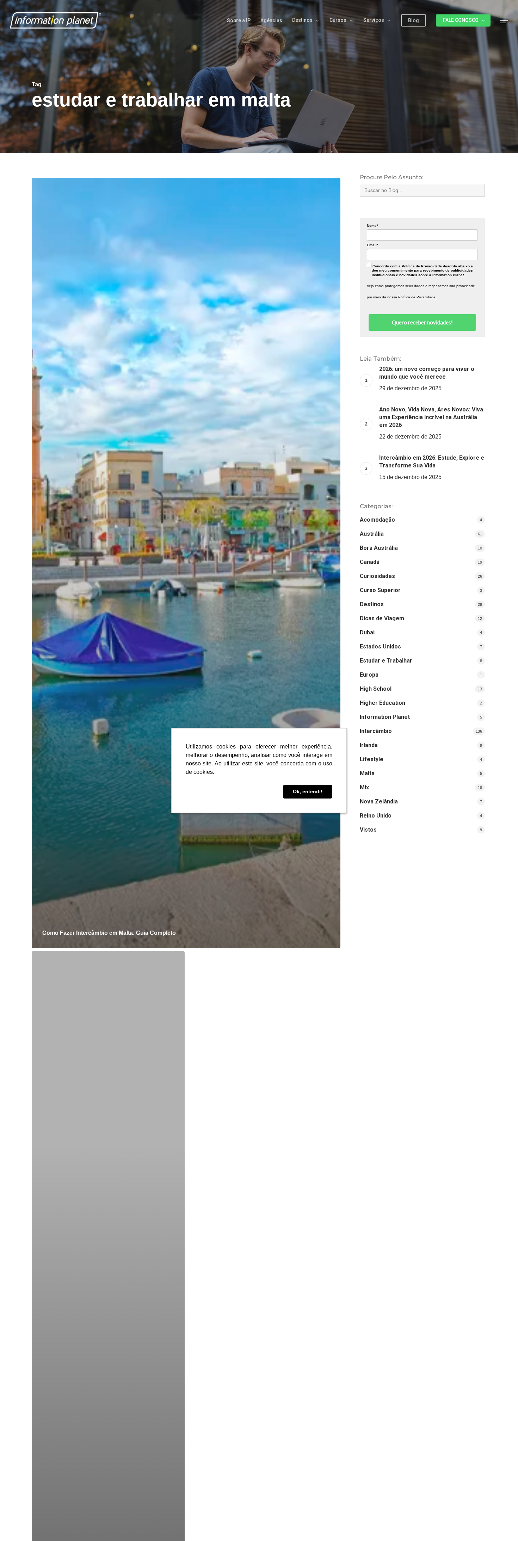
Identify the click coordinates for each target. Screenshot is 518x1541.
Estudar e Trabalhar (386, 660)
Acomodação (377, 519)
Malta (367, 773)
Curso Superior (380, 590)
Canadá (370, 562)
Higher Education (382, 703)
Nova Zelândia (379, 801)
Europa (369, 674)
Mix (364, 787)
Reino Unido (375, 815)
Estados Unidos (380, 646)
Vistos (368, 829)
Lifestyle (371, 759)
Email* (372, 245)
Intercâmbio (376, 731)
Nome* (372, 226)
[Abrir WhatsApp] (500, 1523)
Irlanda (369, 745)
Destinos (372, 604)
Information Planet (385, 717)
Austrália (372, 533)
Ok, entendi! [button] (307, 792)
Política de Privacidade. (417, 297)
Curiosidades (377, 576)
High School (375, 688)
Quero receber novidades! (422, 322)
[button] (504, 20)
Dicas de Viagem (382, 618)
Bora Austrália (379, 548)
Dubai (367, 632)
